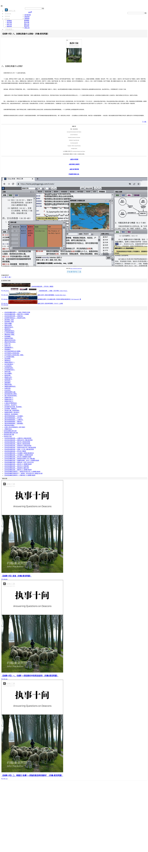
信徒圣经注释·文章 (9, 434)
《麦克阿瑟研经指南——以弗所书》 (14, 419)
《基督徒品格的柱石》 (10, 386)
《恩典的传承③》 (9, 401)
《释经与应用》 (8, 325)
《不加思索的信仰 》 (9, 369)
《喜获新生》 (7, 360)
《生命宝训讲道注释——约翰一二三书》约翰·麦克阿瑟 (19, 449)
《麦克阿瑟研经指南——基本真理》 (14, 423)
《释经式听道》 (8, 384)
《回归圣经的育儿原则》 (10, 393)
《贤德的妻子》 (8, 379)
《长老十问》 (7, 343)
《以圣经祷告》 (8, 366)
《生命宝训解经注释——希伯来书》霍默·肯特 (16, 468)
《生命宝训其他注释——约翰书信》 (14, 316)
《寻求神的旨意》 (9, 368)
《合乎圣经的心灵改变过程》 (12, 353)
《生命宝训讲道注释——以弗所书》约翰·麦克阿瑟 (17, 438)
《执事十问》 (7, 345)
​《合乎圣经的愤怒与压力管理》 (12, 351)
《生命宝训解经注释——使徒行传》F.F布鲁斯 (16, 314)
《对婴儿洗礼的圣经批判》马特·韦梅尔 (14, 427)
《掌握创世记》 (8, 429)
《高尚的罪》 (7, 375)
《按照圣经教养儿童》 (10, 392)
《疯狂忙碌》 (7, 371)
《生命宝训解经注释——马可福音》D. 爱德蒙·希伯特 (18, 455)
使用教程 (9, 20)
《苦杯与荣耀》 (8, 323)
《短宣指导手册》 (9, 338)
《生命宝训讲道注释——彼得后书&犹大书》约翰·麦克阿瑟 (20, 447)
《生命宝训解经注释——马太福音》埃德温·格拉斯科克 (19, 453)
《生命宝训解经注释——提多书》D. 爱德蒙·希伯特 (18, 464)
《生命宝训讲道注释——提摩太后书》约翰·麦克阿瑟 (18, 440)
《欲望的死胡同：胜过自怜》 (12, 412)
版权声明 (9, 26)
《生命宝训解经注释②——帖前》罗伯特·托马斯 (17, 312)
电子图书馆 (8, 13)
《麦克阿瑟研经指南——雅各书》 (13, 421)
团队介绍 (9, 24)
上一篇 (4, 277)
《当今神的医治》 (9, 364)
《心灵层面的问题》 (9, 356)
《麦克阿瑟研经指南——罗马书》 (13, 418)
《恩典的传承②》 (9, 399)
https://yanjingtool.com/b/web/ (75, 268)
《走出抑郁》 (7, 358)
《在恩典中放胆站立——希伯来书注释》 (15, 318)
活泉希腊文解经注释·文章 (11, 432)
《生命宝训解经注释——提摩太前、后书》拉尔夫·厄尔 (19, 462)
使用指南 (7, 19)
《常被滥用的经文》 (9, 331)
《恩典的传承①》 (9, 397)
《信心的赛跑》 (8, 373)
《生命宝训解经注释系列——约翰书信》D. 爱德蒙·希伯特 (19, 475)
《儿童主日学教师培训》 (10, 403)
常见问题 (9, 22)
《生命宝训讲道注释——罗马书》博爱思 (15, 451)
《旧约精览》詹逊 (9, 321)
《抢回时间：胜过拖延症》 (11, 414)
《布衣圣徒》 (7, 381)
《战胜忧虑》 (7, 388)
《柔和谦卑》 (7, 382)
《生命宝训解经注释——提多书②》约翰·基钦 (16, 466)
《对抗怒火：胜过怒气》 (10, 405)
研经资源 (7, 16)
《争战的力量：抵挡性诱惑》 (12, 410)
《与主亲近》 (7, 390)
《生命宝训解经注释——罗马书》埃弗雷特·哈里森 (17, 456)
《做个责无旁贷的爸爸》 (10, 395)
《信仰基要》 (7, 336)
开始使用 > (9, 29)
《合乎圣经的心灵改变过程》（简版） (14, 355)
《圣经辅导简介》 (9, 347)
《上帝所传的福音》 (9, 332)
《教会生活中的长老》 (10, 340)
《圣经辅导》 (7, 349)
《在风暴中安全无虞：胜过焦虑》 (13, 406)
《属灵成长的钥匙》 (9, 425)
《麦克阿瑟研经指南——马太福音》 (14, 416)
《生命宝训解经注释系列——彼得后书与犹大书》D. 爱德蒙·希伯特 (22, 471)
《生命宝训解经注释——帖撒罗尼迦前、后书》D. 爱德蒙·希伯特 (21, 460)
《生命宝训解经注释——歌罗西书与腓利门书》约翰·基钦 (19, 458)
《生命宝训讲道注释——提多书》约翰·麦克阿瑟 (17, 442)
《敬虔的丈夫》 (8, 377)
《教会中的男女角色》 (10, 342)
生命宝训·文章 (8, 436)
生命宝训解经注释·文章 (10, 431)
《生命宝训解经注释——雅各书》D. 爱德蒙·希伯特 (18, 469)
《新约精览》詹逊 (9, 319)
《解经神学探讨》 (9, 327)
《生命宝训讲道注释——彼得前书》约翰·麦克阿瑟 (17, 445)
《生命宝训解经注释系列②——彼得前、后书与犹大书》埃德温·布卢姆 (23, 473)
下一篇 (8, 277)
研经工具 (26, 27)
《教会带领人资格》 (9, 334)
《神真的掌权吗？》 (9, 362)
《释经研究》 (7, 329)
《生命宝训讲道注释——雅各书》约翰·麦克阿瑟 (17, 443)
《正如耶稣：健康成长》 (10, 408)
